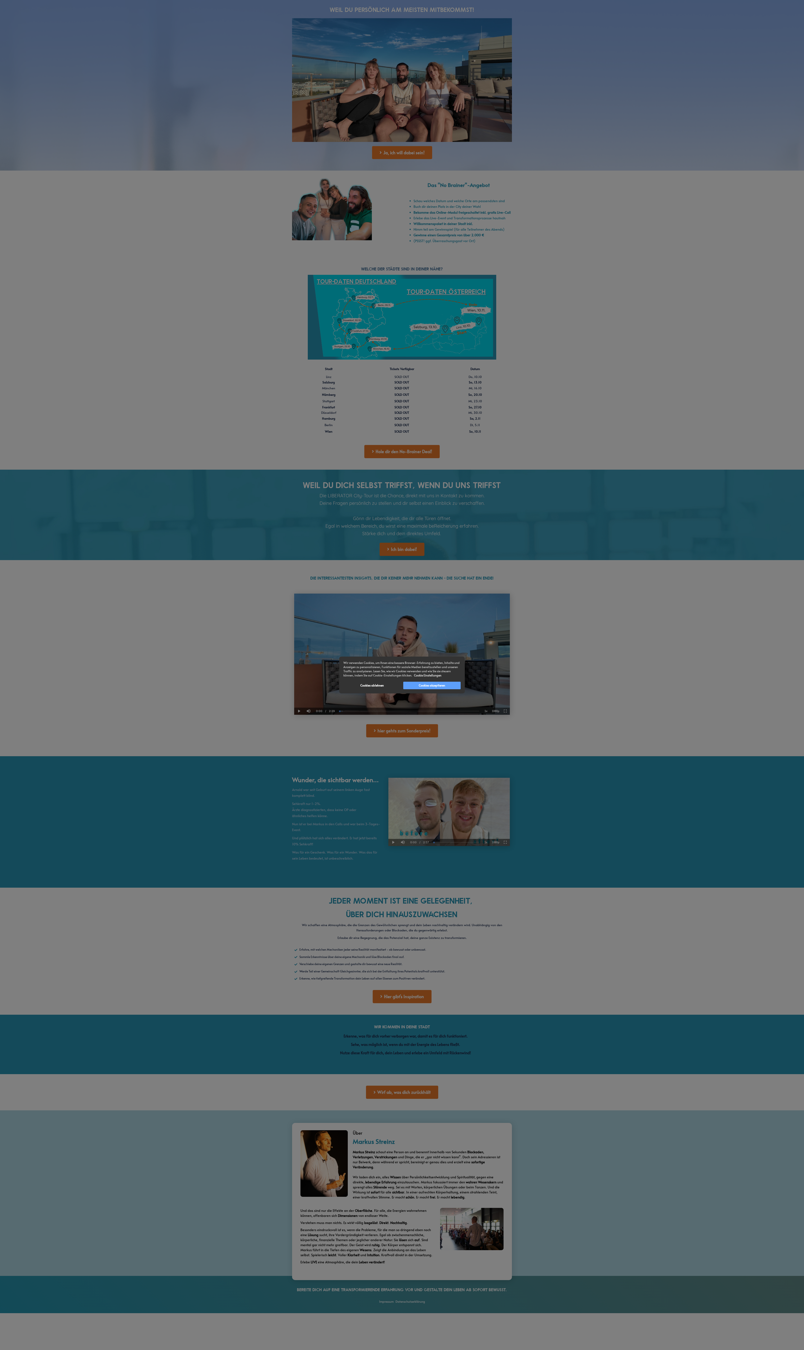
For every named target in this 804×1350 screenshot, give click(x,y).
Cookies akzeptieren (432, 685)
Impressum (386, 1302)
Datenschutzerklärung (410, 1302)
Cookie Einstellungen (427, 675)
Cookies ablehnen (372, 685)
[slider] (308, 697)
